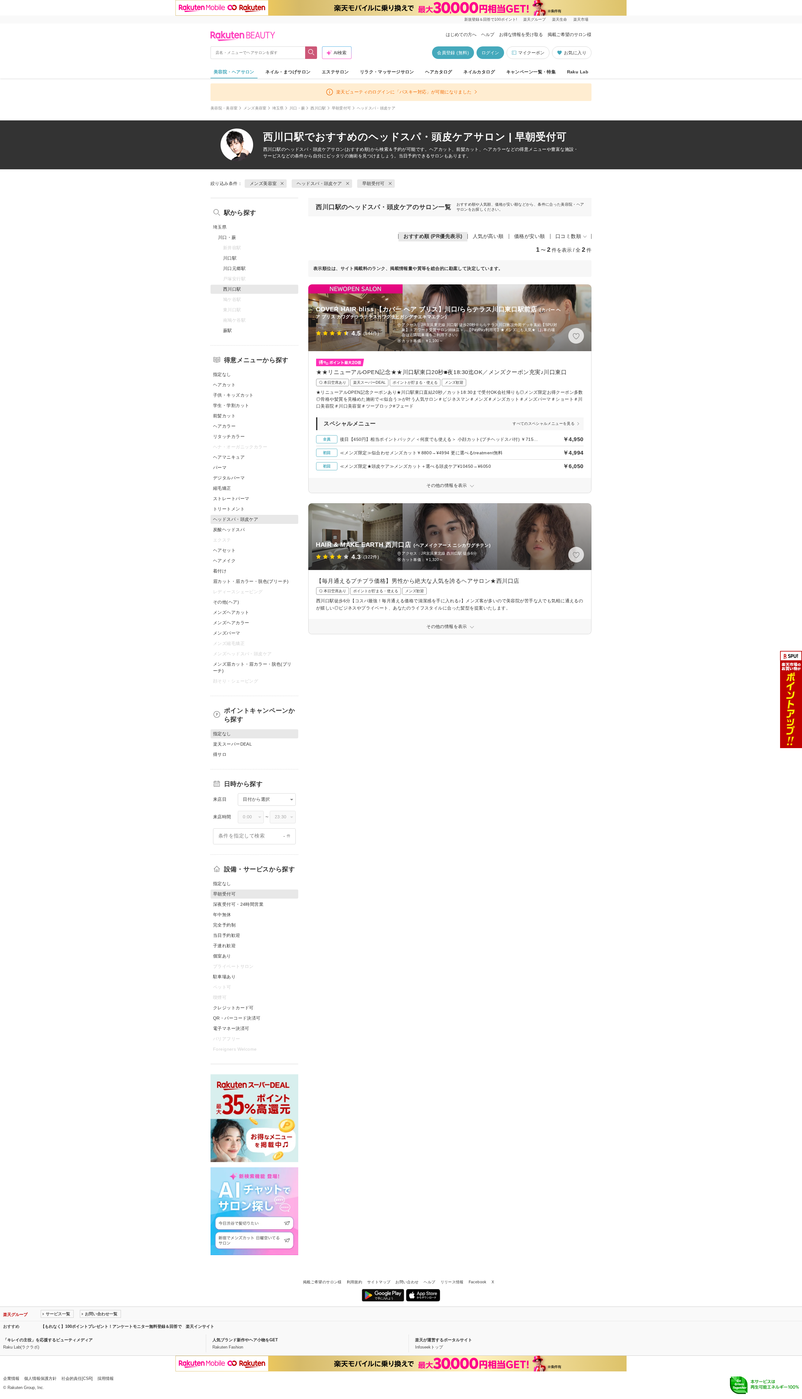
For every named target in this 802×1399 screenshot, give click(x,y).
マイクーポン (531, 52)
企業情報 (11, 1378)
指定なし (222, 374)
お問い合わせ (407, 1282)
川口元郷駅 (234, 268)
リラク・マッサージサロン (387, 71)
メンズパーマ (226, 633)
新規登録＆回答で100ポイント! (490, 19)
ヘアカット (224, 384)
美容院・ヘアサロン (234, 71)
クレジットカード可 (233, 1007)
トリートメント (229, 508)
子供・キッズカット (233, 395)
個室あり (222, 955)
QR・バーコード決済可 (237, 1018)
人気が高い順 (488, 236)
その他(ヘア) (226, 601)
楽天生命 (559, 19)
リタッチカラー (229, 436)
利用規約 (354, 1282)
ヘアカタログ (438, 71)
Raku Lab (577, 71)
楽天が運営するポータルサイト (443, 1340)
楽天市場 (580, 19)
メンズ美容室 (255, 108)
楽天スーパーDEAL (232, 744)
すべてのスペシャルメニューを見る (544, 423)
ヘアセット (224, 550)
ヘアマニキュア (229, 457)
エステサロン (335, 71)
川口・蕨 (297, 108)
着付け (220, 570)
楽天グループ (534, 19)
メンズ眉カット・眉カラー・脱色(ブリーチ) (252, 667)
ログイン (490, 52)
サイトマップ (378, 1282)
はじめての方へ (461, 34)
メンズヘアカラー (231, 622)
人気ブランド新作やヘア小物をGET (245, 1340)
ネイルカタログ (479, 71)
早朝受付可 (341, 108)
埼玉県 (278, 108)
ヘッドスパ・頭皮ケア (308, 149)
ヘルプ (487, 34)
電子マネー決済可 (231, 1028)
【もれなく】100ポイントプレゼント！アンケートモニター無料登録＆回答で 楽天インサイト (127, 1326)
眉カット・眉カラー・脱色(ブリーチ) (251, 581)
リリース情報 (452, 1282)
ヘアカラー (224, 426)
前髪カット (224, 415)
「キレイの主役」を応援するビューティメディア (48, 1340)
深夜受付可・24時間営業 (238, 904)
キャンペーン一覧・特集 (531, 71)
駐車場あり (224, 976)
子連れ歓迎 (224, 945)
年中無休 (222, 914)
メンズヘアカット (231, 612)
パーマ (220, 467)
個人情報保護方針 (40, 1378)
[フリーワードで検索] (311, 52)
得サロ (220, 754)
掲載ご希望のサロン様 (569, 34)
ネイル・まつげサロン (287, 71)
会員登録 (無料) (453, 52)
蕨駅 (227, 330)
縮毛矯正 (222, 488)
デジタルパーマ (229, 477)
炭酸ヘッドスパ (229, 529)
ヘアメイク (224, 560)
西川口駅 (318, 108)
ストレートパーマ (231, 498)
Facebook (478, 1282)
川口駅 (230, 258)
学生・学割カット (231, 405)
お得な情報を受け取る (521, 34)
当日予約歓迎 (226, 935)
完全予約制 (224, 924)
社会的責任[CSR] (77, 1378)
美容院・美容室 (224, 108)
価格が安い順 (529, 236)
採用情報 (105, 1378)
